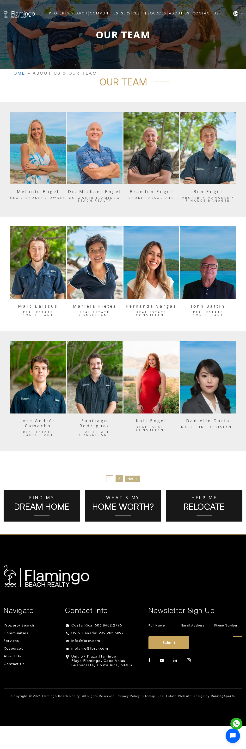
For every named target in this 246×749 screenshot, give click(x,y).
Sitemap (148, 696)
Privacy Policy (128, 696)
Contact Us (205, 13)
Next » (132, 478)
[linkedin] (175, 660)
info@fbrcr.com (85, 641)
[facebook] (149, 660)
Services (130, 13)
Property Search (68, 13)
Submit (169, 642)
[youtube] (162, 660)
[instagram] (189, 660)
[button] (233, 736)
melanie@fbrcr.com (89, 649)
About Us (179, 13)
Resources (154, 13)
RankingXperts (223, 696)
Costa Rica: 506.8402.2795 (96, 625)
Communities (104, 13)
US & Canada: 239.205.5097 (97, 633)
